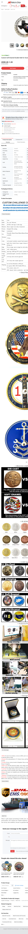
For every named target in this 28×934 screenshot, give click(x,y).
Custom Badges (4, 890)
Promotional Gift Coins (7, 922)
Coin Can (4, 918)
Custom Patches (16, 888)
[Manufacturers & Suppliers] (14, 2)
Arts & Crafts (7, 9)
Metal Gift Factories (6, 915)
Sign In (3, 133)
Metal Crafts (13, 9)
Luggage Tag (15, 892)
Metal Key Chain (17, 906)
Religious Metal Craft (6, 909)
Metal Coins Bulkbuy (18, 922)
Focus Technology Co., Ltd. (16, 928)
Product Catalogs (19, 885)
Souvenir (9, 906)
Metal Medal (3, 892)
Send (12, 851)
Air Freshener (15, 890)
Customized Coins (12, 918)
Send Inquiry (13, 68)
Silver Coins (21, 918)
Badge (3, 906)
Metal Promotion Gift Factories (19, 915)
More (2, 924)
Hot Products (4, 888)
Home (2, 9)
